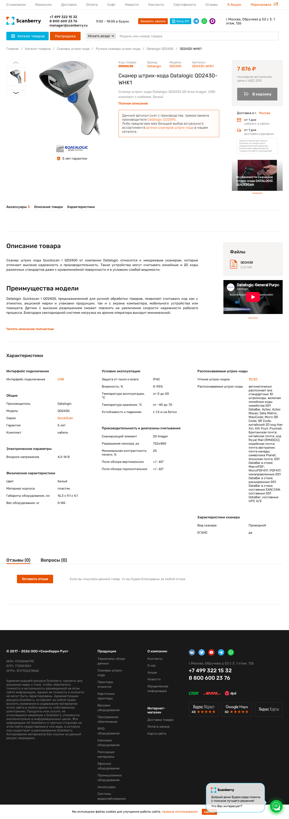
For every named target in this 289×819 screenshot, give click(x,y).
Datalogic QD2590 (161, 119)
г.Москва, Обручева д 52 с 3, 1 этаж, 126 (250, 21)
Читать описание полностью (30, 329)
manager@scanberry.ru (69, 25)
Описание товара (48, 207)
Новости (132, 5)
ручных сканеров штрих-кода (170, 128)
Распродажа (65, 36)
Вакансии (43, 5)
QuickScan (65, 418)
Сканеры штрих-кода (73, 49)
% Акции (234, 5)
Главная (12, 49)
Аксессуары (18, 207)
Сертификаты (184, 5)
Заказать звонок (153, 21)
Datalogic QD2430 (160, 49)
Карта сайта (156, 733)
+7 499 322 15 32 (63, 17)
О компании (16, 5)
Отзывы (211, 5)
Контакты (156, 5)
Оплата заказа (158, 726)
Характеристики (81, 207)
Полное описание (133, 103)
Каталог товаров (38, 49)
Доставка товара (160, 720)
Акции (152, 672)
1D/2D (253, 379)
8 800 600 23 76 (63, 21)
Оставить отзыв (35, 579)
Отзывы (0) (18, 560)
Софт (111, 5)
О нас (151, 665)
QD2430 (175, 66)
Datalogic (154, 66)
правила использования (180, 811)
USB (61, 379)
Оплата (92, 5)
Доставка (69, 5)
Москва (264, 113)
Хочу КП (182, 21)
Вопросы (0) (54, 560)
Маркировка (261, 5)
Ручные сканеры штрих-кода (118, 49)
